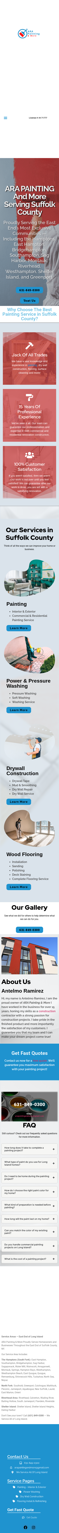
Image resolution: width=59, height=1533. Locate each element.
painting (32, 365)
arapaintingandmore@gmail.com (29, 1116)
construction (47, 1011)
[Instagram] (33, 1527)
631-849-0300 (29, 1104)
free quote (40, 1060)
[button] (5, 118)
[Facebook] (25, 1527)
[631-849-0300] (29, 1097)
